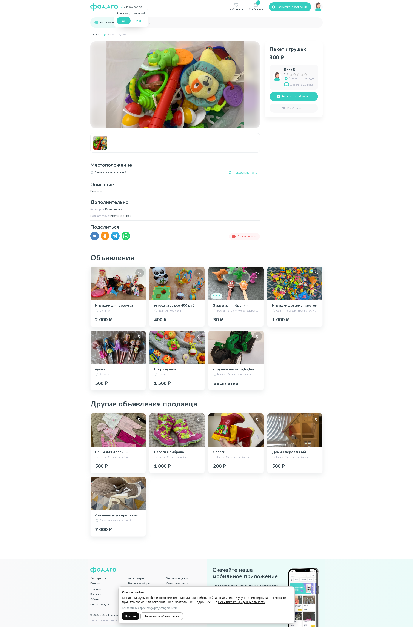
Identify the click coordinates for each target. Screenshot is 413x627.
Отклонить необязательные (162, 616)
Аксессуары (136, 578)
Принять (130, 616)
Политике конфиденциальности (241, 602)
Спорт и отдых (99, 604)
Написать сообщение (296, 96)
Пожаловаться (247, 236)
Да (124, 20)
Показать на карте (245, 172)
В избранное (295, 108)
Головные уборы (139, 583)
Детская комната (177, 583)
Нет (138, 20)
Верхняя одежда (177, 578)
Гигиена (95, 583)
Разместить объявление (292, 7)
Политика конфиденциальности (109, 620)
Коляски (95, 594)
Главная (96, 34)
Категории (107, 22)
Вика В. (290, 69)
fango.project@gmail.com (162, 608)
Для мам (95, 589)
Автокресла (98, 578)
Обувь (94, 599)
